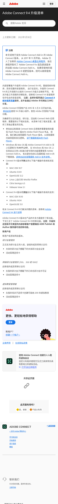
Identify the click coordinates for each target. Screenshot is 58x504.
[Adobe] (13, 3)
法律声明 (6, 342)
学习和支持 (13, 437)
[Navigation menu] (4, 3)
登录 (51, 4)
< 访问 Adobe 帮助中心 (17, 431)
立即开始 (12, 487)
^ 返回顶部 (51, 425)
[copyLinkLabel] (27, 387)
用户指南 (12, 443)
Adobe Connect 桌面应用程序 (31, 61)
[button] (44, 4)
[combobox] (29, 23)
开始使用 (12, 440)
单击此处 (7, 111)
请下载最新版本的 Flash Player (27, 139)
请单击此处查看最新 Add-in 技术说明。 (34, 156)
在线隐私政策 (21, 342)
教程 (11, 447)
